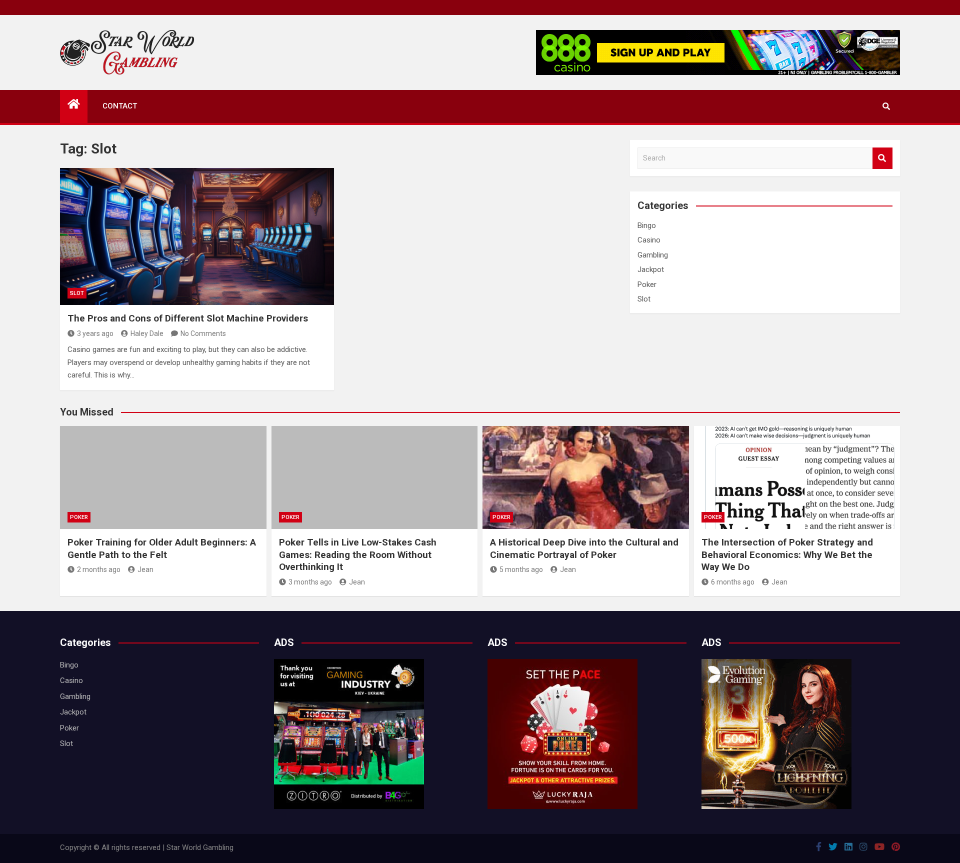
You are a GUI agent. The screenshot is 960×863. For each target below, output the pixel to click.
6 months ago (732, 582)
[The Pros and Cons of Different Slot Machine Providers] (197, 236)
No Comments (203, 334)
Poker (647, 284)
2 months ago (98, 570)
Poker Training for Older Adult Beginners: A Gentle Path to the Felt (162, 548)
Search (882, 158)
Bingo (647, 225)
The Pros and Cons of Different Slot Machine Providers (188, 318)
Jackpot (651, 269)
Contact (119, 106)
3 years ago (95, 334)
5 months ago (521, 570)
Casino (649, 240)
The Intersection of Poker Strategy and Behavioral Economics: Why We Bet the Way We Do (787, 554)
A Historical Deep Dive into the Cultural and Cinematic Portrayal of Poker (584, 548)
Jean (146, 570)
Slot (77, 293)
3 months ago (310, 582)
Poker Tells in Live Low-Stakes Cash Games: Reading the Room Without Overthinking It (357, 554)
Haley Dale (147, 334)
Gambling (653, 255)
